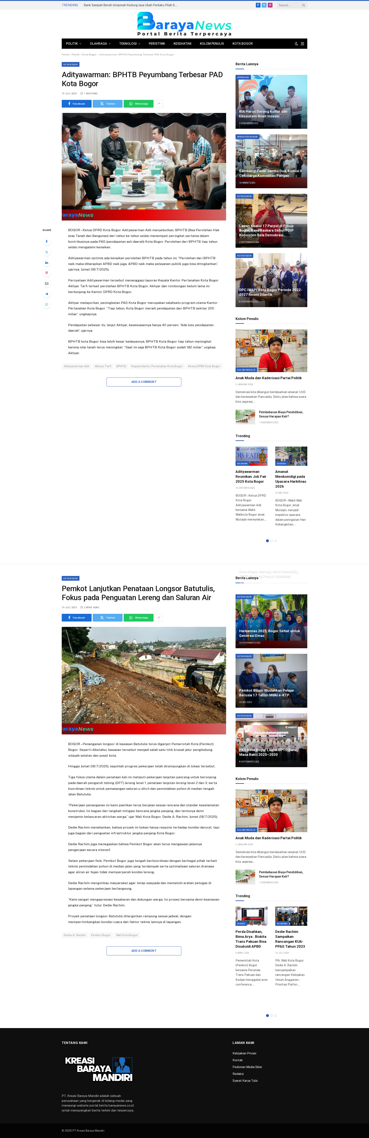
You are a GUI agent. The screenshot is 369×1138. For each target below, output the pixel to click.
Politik (72, 43)
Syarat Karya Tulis (245, 1080)
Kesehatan (182, 43)
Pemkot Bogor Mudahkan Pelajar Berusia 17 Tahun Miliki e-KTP (266, 692)
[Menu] (302, 44)
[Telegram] (46, 294)
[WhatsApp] (46, 304)
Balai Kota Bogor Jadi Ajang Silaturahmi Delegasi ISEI (120, 5)
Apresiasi (243, 77)
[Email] (46, 283)
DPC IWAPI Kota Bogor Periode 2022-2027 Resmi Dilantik (270, 292)
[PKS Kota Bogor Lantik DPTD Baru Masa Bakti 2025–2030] (271, 740)
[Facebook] (46, 241)
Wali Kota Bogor (127, 935)
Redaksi (238, 1074)
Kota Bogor (243, 43)
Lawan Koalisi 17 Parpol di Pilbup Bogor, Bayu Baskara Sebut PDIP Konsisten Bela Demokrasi (266, 230)
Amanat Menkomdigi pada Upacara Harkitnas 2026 (290, 478)
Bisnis (241, 923)
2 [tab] (271, 540)
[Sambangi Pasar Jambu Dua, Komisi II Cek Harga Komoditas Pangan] (271, 161)
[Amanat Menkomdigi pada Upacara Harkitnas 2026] (291, 456)
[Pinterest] (46, 273)
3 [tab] (276, 540)
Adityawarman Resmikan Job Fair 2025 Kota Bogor (251, 476)
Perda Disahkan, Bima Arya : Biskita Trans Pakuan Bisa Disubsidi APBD (251, 939)
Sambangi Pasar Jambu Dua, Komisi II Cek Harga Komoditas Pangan (270, 173)
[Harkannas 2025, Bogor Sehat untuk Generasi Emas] (271, 621)
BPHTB (121, 366)
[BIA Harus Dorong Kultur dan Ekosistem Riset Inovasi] (271, 102)
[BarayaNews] (184, 24)
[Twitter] (46, 252)
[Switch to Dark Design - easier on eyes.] (296, 43)
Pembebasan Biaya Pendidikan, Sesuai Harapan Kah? (281, 414)
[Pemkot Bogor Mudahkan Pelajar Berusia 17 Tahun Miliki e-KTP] (271, 681)
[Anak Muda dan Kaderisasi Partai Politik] (271, 350)
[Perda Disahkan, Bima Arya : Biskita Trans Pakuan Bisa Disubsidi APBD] (252, 916)
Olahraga (98, 43)
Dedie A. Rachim (75, 935)
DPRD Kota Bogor (247, 136)
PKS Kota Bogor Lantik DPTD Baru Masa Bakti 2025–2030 (267, 752)
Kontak (238, 1060)
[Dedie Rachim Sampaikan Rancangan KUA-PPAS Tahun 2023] (291, 916)
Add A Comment (144, 381)
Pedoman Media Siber (247, 1067)
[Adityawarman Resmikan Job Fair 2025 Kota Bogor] (252, 456)
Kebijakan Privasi (244, 1053)
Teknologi (128, 43)
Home (65, 54)
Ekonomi (242, 463)
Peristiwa (157, 43)
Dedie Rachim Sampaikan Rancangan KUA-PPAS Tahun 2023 (290, 939)
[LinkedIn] (46, 262)
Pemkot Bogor (101, 935)
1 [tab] (267, 540)
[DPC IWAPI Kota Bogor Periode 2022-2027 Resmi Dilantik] (271, 280)
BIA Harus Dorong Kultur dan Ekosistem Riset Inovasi (263, 113)
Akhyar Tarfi (103, 366)
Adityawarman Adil (76, 366)
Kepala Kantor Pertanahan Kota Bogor (157, 366)
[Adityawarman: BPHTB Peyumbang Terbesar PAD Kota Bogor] (144, 166)
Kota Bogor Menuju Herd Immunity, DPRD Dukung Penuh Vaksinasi (268, 573)
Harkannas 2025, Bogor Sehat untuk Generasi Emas (269, 633)
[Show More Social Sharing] (159, 104)
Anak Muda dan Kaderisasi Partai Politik (269, 378)
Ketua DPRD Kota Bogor (204, 366)
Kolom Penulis (212, 43)
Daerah (281, 463)
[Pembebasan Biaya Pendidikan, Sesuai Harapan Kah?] (245, 417)
